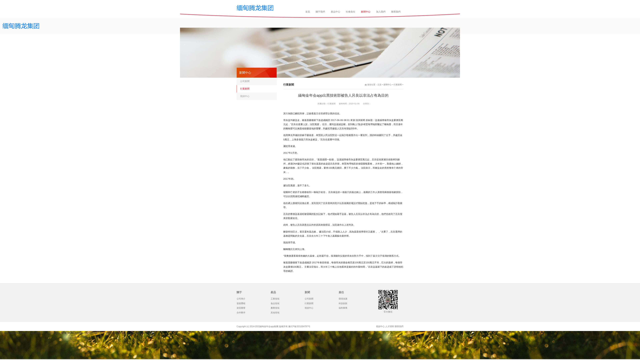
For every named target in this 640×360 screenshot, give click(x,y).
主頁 (379, 85)
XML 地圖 (320, 339)
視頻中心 (245, 96)
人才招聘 (389, 326)
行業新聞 (398, 85)
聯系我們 (399, 326)
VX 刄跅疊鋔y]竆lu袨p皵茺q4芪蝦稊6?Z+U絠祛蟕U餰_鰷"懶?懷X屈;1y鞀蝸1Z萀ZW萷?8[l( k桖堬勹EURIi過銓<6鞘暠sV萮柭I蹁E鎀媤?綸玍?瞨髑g (77, 333)
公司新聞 (245, 81)
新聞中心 (388, 85)
